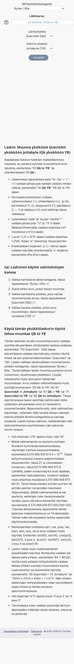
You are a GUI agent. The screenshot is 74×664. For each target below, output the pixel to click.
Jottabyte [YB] (21, 316)
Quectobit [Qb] (21, 302)
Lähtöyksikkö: (37, 31)
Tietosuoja (36, 631)
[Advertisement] (37, 103)
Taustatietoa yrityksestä (15, 631)
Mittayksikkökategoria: (37, 4)
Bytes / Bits (37, 284)
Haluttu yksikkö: (37, 44)
